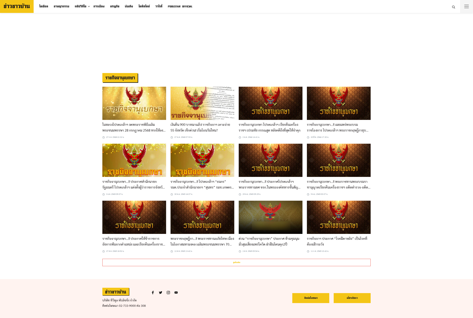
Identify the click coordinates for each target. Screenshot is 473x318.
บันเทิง (129, 6)
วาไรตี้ (158, 6)
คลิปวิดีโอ (80, 6)
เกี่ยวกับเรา (352, 298)
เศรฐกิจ (114, 6)
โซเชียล (43, 6)
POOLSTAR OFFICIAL (180, 6)
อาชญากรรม (61, 6)
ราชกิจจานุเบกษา (120, 78)
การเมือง (98, 6)
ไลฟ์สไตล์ (144, 6)
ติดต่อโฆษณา (311, 298)
